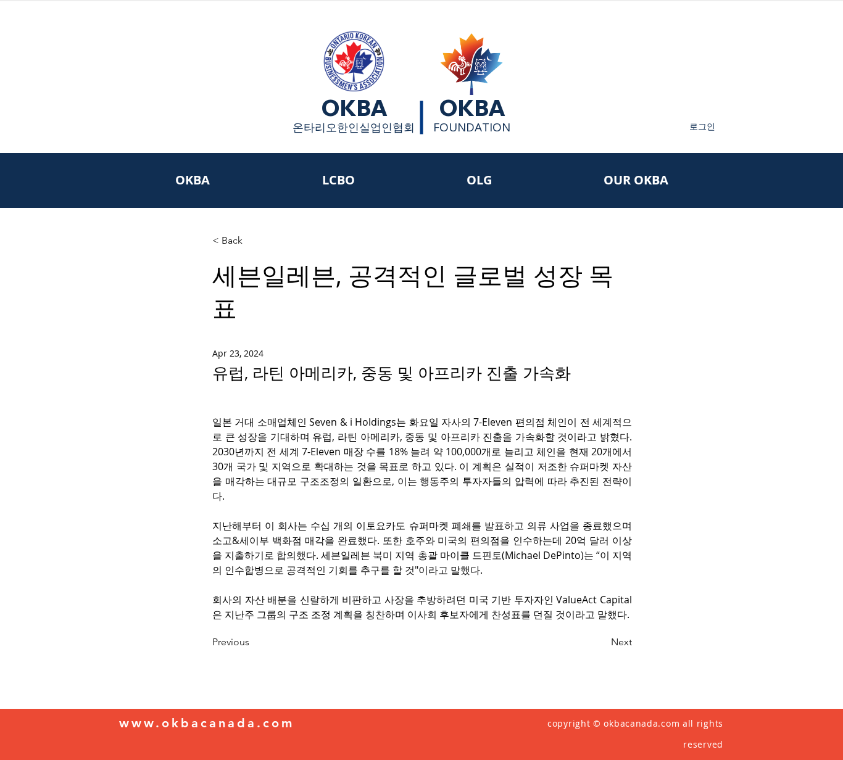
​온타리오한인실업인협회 (354, 127)
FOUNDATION (471, 127)
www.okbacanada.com (206, 723)
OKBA (354, 108)
